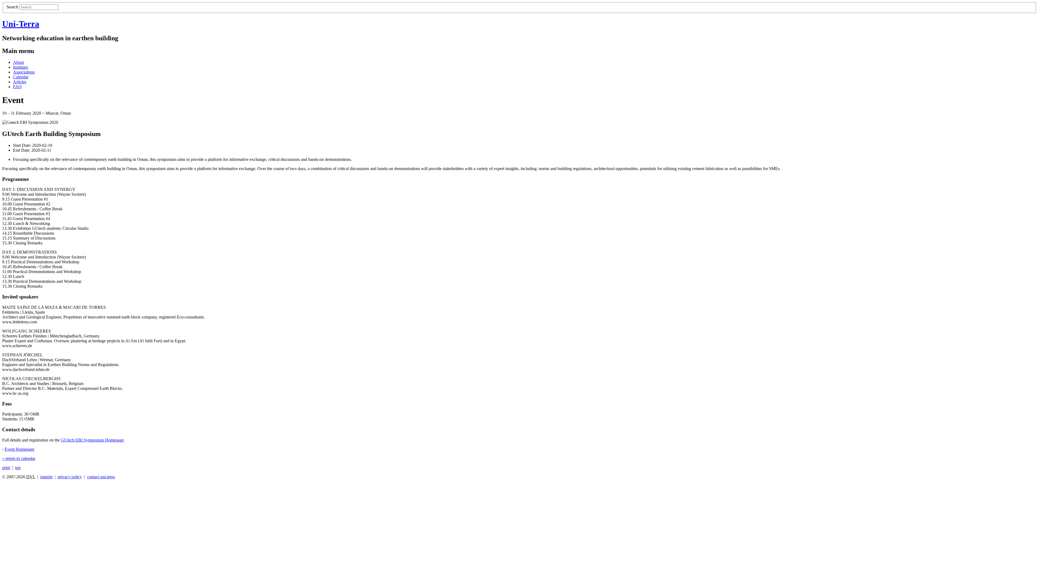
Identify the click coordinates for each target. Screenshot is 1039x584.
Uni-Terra (20, 24)
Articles (19, 81)
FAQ (17, 86)
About (18, 62)
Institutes (20, 67)
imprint (46, 476)
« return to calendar (18, 458)
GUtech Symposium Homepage (92, 440)
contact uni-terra (101, 476)
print (6, 467)
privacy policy (70, 476)
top (18, 467)
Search (12, 7)
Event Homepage (19, 449)
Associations (24, 72)
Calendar (20, 77)
